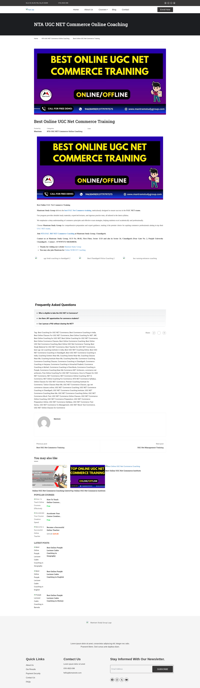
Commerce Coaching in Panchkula (63, 367)
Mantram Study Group (73, 247)
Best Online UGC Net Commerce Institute (123, 470)
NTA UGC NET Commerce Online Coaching (55, 38)
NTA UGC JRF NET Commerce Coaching (57, 234)
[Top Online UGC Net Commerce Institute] (87, 476)
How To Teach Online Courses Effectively (53, 502)
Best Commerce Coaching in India (82, 332)
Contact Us (30, 678)
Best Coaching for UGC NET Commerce (53, 332)
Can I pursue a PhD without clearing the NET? (56, 324)
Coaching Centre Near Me (70, 356)
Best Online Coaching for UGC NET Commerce (80, 338)
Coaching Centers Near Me (49, 356)
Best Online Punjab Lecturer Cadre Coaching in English (55, 574)
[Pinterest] (164, 333)
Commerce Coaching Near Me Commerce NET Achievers (62, 370)
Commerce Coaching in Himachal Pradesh (67, 364)
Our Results (31, 669)
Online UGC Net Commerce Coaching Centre (51, 490)
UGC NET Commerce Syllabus (60, 402)
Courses (102, 10)
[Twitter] (159, 333)
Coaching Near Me (70, 359)
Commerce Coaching (87, 359)
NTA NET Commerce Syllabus (84, 379)
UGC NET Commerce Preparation (60, 399)
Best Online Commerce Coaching (72, 341)
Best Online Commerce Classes (46, 341)
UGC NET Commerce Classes (74, 385)
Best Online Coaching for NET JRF (83, 335)
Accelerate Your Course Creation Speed (53, 516)
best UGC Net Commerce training (77, 210)
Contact (125, 10)
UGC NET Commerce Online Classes (66, 396)
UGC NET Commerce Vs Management (54, 405)
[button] (100, 313)
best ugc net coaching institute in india (49, 350)
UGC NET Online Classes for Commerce (49, 408)
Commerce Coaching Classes (45, 361)
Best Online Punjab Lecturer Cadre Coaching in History (55, 598)
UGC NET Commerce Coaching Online (73, 393)
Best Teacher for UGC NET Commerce (80, 347)
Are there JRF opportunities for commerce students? (59, 318)
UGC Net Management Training (150, 447)
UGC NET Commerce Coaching (67, 387)
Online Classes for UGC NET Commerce (49, 382)
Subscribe (162, 669)
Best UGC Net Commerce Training (50, 447)
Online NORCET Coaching (75, 250)
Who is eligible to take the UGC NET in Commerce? (58, 313)
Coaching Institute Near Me (52, 359)
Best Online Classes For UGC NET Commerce (51, 335)
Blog (114, 10)
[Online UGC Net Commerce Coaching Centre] (49, 476)
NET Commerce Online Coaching (73, 376)
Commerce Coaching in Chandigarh (71, 361)
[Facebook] (154, 333)
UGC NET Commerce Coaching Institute (68, 390)
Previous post (41, 444)
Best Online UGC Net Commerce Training (74, 344)
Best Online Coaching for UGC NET (47, 338)
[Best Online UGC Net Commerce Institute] (122, 466)
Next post (160, 444)
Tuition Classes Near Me (52, 385)
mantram (38, 131)
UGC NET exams (43, 229)
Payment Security (33, 673)
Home (76, 10)
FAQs (28, 682)
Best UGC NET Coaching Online (77, 350)
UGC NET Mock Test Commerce (82, 405)
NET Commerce (53, 376)
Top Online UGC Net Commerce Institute (87, 490)
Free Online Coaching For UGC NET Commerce (60, 373)
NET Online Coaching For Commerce (57, 379)
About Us (88, 10)
